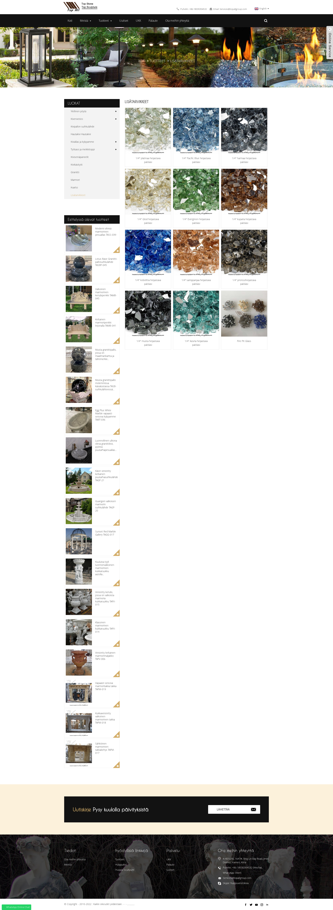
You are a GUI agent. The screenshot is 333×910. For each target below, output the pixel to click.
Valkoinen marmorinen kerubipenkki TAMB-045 (106, 293)
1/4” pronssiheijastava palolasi (244, 282)
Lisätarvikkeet (182, 61)
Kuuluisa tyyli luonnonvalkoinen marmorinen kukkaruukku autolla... (104, 568)
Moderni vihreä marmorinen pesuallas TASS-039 (105, 231)
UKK (138, 21)
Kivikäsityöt (77, 164)
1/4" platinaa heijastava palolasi (148, 160)
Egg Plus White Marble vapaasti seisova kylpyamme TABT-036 (105, 415)
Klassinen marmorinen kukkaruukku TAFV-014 (105, 627)
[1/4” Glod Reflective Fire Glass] (148, 192)
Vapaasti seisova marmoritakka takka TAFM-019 (105, 686)
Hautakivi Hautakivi (81, 134)
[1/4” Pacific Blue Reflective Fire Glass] (196, 131)
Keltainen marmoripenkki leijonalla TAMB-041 (105, 322)
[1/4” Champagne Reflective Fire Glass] (196, 253)
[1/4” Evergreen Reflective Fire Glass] (196, 192)
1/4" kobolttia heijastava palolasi (148, 282)
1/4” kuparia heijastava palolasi (244, 221)
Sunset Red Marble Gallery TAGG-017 (105, 533)
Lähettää (223, 809)
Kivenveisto (77, 119)
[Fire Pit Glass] (244, 314)
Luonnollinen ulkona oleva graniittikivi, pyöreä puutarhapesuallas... (106, 445)
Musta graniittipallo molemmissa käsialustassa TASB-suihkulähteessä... (105, 384)
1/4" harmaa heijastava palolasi (244, 160)
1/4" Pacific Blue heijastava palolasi (196, 160)
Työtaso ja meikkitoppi (83, 149)
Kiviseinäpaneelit (80, 157)
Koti (70, 21)
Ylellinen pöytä (78, 111)
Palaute (153, 21)
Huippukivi (120, 864)
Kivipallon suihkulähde (82, 126)
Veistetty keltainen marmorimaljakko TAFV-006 (105, 656)
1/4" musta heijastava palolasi (148, 342)
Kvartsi (74, 187)
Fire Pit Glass (244, 341)
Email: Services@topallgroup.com (230, 9)
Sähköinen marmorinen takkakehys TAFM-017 (104, 748)
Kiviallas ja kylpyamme (82, 141)
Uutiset (123, 21)
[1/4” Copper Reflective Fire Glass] (244, 192)
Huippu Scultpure (124, 869)
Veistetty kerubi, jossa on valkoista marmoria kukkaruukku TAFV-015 (105, 598)
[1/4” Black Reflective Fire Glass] (148, 314)
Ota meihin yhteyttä (177, 21)
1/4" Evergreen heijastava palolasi (196, 221)
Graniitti (75, 172)
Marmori (75, 179)
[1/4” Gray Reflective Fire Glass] (244, 131)
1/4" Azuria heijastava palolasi (196, 342)
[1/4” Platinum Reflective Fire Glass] (148, 131)
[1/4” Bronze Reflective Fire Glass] (244, 253)
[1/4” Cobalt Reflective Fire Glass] (148, 253)
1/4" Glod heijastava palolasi (148, 221)
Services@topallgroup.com (237, 878)
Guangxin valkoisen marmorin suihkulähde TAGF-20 (105, 505)
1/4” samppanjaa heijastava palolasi (196, 282)
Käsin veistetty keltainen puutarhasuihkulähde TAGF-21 (106, 475)
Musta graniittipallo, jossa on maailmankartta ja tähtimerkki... (105, 354)
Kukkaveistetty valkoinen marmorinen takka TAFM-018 (105, 718)
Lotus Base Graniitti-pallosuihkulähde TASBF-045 (106, 262)
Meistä (84, 21)
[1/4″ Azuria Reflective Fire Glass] (196, 314)
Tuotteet (104, 21)
